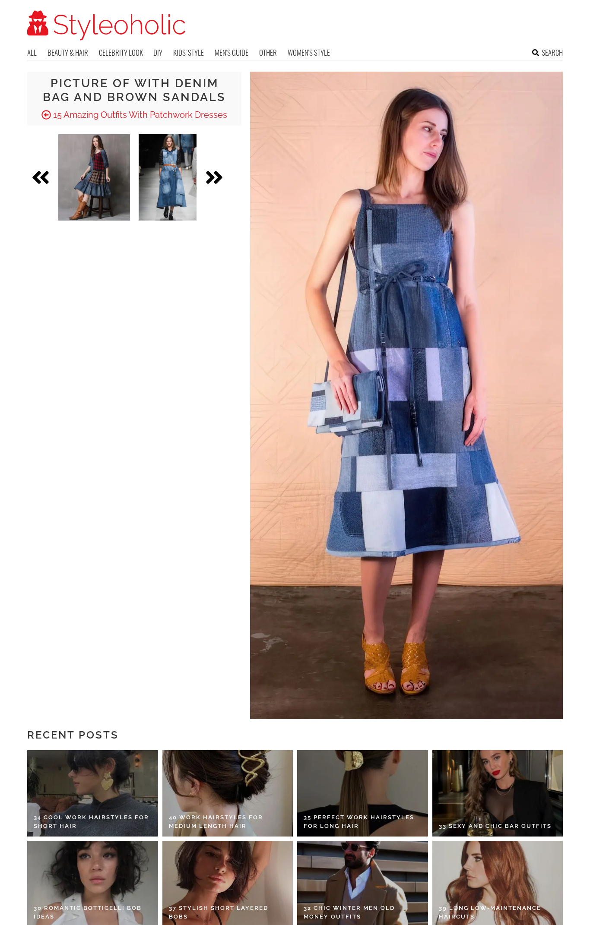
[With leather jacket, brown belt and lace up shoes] (167, 177)
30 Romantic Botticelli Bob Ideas (88, 912)
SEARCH (552, 52)
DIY (157, 52)
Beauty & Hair (68, 52)
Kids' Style (188, 52)
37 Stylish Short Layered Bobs (218, 912)
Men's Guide (231, 52)
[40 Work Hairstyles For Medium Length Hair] (227, 793)
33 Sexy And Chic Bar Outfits (495, 826)
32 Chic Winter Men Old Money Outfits (349, 912)
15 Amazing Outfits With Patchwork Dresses (139, 115)
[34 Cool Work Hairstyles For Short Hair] (92, 793)
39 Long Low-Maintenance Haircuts (490, 912)
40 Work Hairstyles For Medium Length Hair (216, 821)
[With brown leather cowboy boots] (94, 177)
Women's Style (309, 52)
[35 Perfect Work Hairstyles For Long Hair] (362, 793)
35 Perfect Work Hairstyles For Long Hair (359, 821)
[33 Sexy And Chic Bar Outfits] (497, 793)
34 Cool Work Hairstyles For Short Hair (91, 821)
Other (268, 52)
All (32, 52)
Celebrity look (121, 52)
